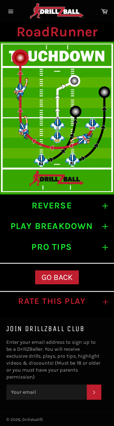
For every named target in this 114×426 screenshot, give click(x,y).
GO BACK (57, 277)
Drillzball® (32, 419)
